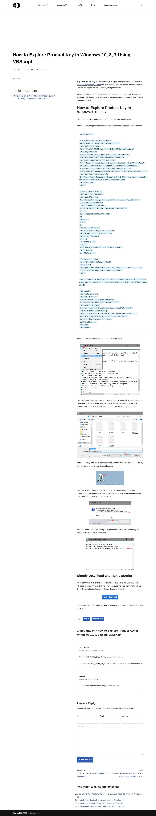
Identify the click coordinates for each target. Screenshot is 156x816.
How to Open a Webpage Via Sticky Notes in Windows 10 (100, 806)
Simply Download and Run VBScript (34, 99)
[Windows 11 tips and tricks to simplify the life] (17, 5)
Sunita (17, 70)
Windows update (111, 5)
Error (93, 5)
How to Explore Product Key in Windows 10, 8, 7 (35, 96)
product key (98, 619)
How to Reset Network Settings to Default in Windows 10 (100, 803)
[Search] (141, 5)
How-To (79, 5)
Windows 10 (62, 5)
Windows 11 (43, 5)
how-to (86, 619)
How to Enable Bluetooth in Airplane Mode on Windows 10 (100, 800)
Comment (81, 726)
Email (102, 716)
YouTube (16, 78)
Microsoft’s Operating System (89, 85)
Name (80, 716)
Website (125, 716)
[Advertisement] (78, 34)
